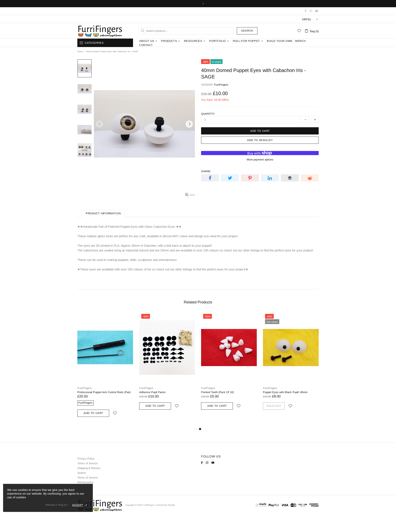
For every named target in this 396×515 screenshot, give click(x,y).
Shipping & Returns (88, 468)
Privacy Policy (86, 458)
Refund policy (85, 482)
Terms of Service (87, 463)
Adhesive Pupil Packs (152, 392)
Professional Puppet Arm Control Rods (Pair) (104, 392)
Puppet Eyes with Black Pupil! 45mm (285, 392)
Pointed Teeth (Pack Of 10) (217, 392)
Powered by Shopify (165, 505)
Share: (206, 171)
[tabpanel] (229, 365)
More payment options (260, 159)
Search (247, 30)
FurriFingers (99, 31)
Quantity (208, 113)
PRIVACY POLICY (57, 505)
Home (80, 51)
